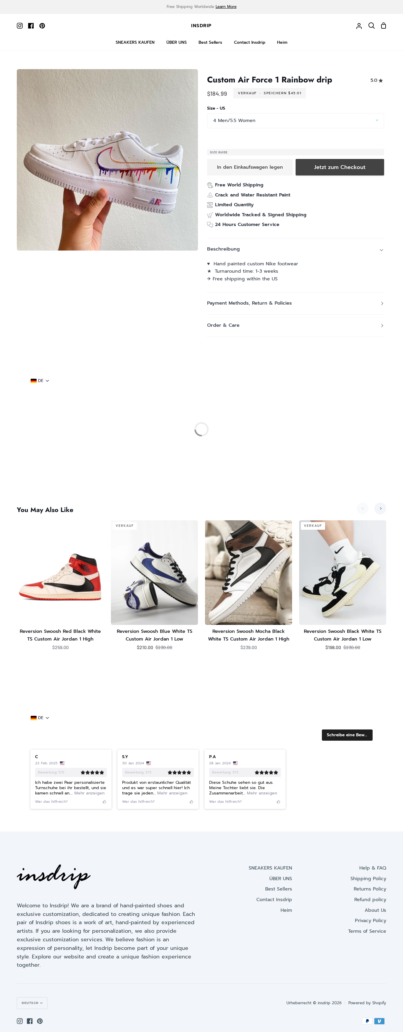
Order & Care (223, 325)
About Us (375, 915)
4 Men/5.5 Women (234, 120)
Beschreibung (223, 249)
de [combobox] (40, 380)
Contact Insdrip (274, 905)
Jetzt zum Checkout (340, 167)
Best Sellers (278, 894)
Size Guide (219, 152)
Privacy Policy (370, 926)
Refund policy (370, 905)
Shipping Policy (368, 884)
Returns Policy (370, 894)
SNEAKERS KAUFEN (270, 873)
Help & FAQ (372, 873)
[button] (347, 398)
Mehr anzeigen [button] (88, 456)
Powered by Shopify (367, 1008)
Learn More (226, 6)
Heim (286, 915)
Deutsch (30, 1008)
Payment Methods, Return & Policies (249, 303)
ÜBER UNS (280, 884)
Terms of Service (367, 936)
